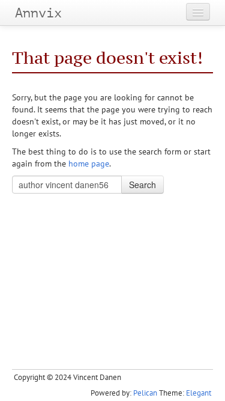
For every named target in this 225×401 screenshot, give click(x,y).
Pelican (145, 393)
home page (88, 163)
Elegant (198, 393)
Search (142, 185)
